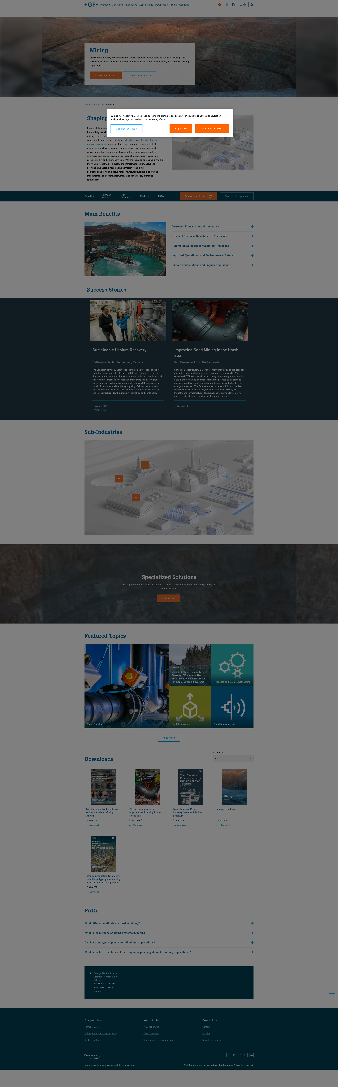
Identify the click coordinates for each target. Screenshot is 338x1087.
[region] (170, 123)
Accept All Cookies (212, 128)
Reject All (181, 128)
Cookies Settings (126, 128)
